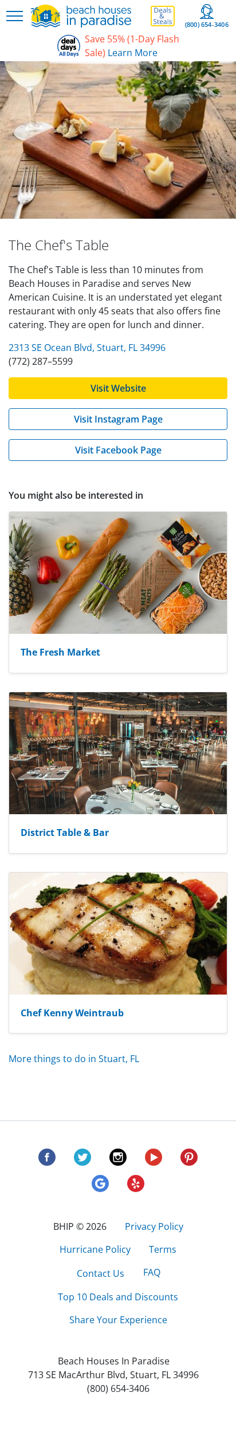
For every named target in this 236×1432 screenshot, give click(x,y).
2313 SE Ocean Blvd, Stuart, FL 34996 (87, 347)
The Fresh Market (60, 652)
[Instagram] (118, 1161)
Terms (162, 1249)
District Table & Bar (65, 832)
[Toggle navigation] (14, 16)
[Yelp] (135, 1187)
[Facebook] (47, 1161)
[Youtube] (153, 1161)
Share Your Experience (118, 1319)
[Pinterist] (189, 1161)
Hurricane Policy (95, 1249)
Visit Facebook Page (118, 450)
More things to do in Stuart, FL (74, 1058)
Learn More (133, 52)
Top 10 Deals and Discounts (118, 1297)
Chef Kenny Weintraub (72, 1013)
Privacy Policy (154, 1226)
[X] (82, 1161)
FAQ (151, 1272)
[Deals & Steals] (162, 16)
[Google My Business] (100, 1187)
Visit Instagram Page (118, 419)
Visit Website (118, 388)
